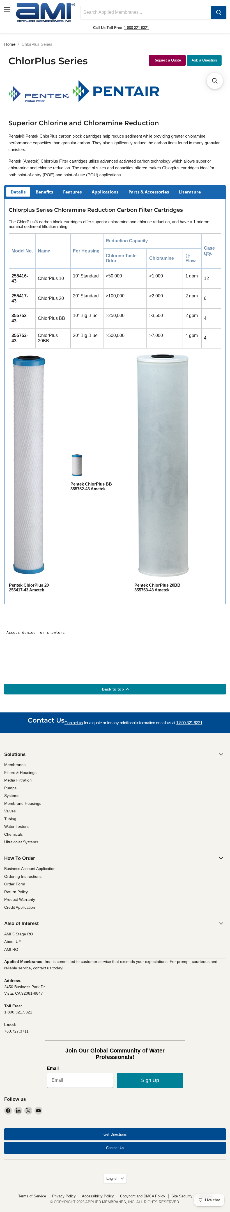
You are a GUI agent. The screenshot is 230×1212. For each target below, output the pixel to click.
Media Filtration (18, 780)
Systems (11, 795)
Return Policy (16, 892)
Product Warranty (19, 899)
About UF (12, 941)
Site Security (181, 1196)
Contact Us (115, 1148)
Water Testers (16, 826)
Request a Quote (167, 60)
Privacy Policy (64, 1196)
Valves (10, 811)
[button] (215, 81)
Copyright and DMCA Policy (142, 1196)
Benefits (44, 192)
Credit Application (19, 907)
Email (53, 1068)
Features (72, 192)
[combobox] (146, 12)
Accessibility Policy (98, 1196)
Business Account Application (30, 868)
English (112, 1178)
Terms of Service (32, 1196)
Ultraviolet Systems (21, 842)
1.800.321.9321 (136, 28)
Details (18, 192)
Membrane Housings (22, 803)
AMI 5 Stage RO (18, 934)
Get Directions (115, 1134)
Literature (190, 192)
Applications (105, 192)
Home (9, 44)
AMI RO (11, 949)
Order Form (14, 884)
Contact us (74, 722)
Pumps (10, 788)
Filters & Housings (20, 772)
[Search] (218, 12)
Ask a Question (204, 60)
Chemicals (13, 834)
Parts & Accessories (148, 192)
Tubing (10, 819)
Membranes (15, 764)
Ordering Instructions (23, 876)
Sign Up (150, 1080)
